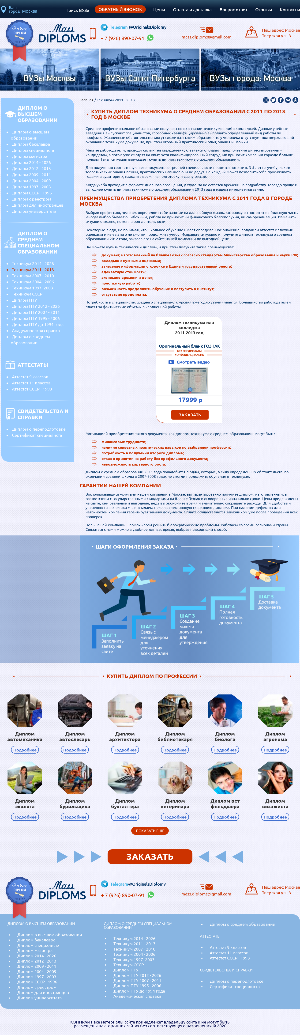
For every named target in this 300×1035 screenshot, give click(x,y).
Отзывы (263, 9)
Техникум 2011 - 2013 (33, 269)
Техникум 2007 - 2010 (33, 275)
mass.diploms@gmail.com (207, 36)
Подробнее (25, 749)
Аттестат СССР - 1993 (32, 389)
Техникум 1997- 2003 (32, 287)
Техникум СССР (27, 294)
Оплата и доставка (192, 9)
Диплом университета (34, 211)
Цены (159, 9)
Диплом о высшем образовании (30, 134)
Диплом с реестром (31, 199)
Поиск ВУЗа (77, 10)
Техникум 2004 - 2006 (33, 281)
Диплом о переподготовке (39, 429)
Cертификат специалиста (37, 435)
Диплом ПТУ (24, 300)
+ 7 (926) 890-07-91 (123, 38)
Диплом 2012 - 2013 (31, 168)
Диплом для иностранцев (38, 205)
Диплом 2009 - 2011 (31, 174)
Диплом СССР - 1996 (32, 192)
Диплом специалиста (33, 150)
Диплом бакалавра (31, 144)
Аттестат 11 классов (31, 382)
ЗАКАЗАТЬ (190, 414)
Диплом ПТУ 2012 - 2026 (36, 306)
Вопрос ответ (234, 9)
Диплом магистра (29, 156)
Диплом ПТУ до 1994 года (38, 324)
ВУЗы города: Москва (250, 78)
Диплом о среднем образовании (30, 339)
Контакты (290, 9)
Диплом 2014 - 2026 (31, 162)
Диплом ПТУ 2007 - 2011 (36, 312)
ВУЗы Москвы (49, 78)
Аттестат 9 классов (30, 376)
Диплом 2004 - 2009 (31, 180)
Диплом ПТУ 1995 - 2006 (36, 318)
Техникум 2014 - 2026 (33, 263)
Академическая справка (36, 330)
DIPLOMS (62, 32)
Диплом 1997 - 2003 (31, 186)
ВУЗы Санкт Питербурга (150, 78)
